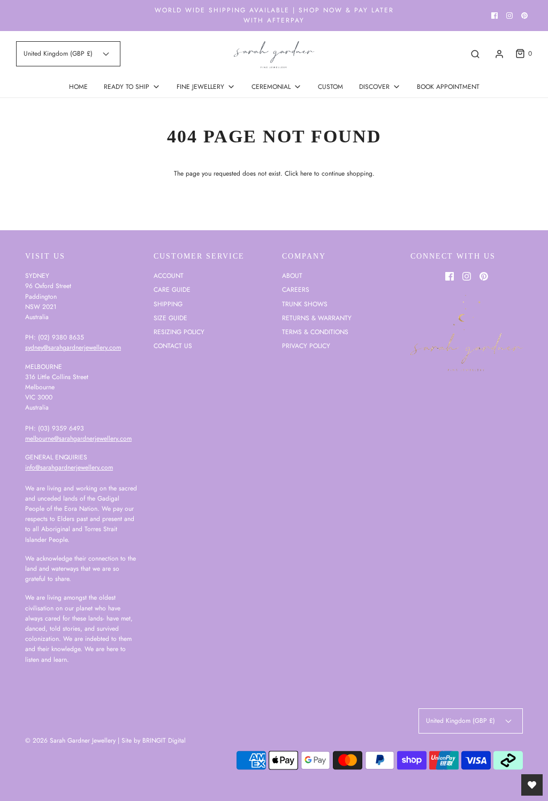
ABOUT (292, 276)
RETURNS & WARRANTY (317, 318)
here (306, 173)
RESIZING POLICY (179, 332)
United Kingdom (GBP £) (59, 53)
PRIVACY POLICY (306, 346)
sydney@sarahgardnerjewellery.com (73, 347)
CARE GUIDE (172, 289)
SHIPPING (168, 304)
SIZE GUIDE (170, 318)
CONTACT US (173, 346)
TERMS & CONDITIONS (315, 332)
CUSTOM (330, 87)
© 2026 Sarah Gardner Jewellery (70, 740)
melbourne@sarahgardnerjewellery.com (78, 438)
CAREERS (295, 289)
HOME (78, 87)
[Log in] (499, 54)
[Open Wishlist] (532, 785)
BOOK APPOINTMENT (448, 87)
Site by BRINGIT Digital (153, 740)
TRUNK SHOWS (305, 304)
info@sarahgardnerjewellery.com (69, 467)
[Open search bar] (475, 53)
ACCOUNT (169, 276)
